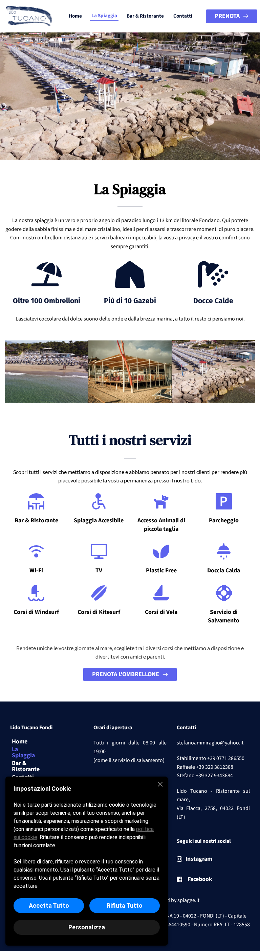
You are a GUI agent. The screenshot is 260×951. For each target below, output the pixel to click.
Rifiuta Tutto (125, 905)
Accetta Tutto (49, 905)
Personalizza (86, 927)
